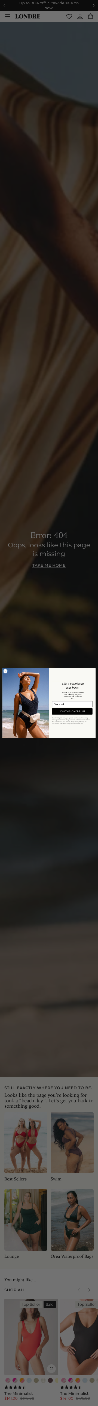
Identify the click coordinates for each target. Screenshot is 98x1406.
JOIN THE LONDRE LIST (72, 711)
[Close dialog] (5, 671)
